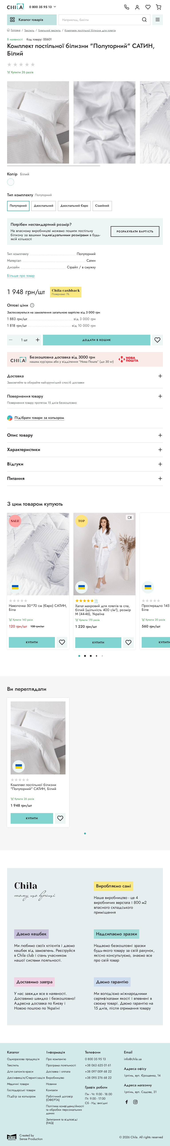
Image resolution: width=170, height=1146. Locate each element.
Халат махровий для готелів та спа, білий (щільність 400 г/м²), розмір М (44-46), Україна (103, 610)
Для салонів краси (20, 1071)
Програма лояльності (61, 1065)
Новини (51, 1084)
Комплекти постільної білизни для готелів (90, 30)
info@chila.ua (133, 1059)
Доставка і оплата (58, 1071)
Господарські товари (21, 1090)
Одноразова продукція (23, 1059)
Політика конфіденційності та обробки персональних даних (65, 1109)
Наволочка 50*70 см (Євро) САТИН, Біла (38, 608)
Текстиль (29, 30)
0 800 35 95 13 (40, 7)
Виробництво (55, 1077)
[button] (79, 656)
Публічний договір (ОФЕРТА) (59, 1098)
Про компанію (56, 1059)
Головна (15, 30)
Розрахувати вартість (135, 232)
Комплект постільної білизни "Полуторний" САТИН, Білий (33, 787)
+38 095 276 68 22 (98, 1077)
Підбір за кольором (21, 1096)
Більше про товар (21, 276)
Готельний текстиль (49, 30)
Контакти (52, 1090)
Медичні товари (18, 1084)
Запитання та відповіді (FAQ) (62, 1121)
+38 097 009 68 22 (98, 1071)
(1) (96, 601)
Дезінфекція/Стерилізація (26, 1077)
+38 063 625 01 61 (98, 1065)
